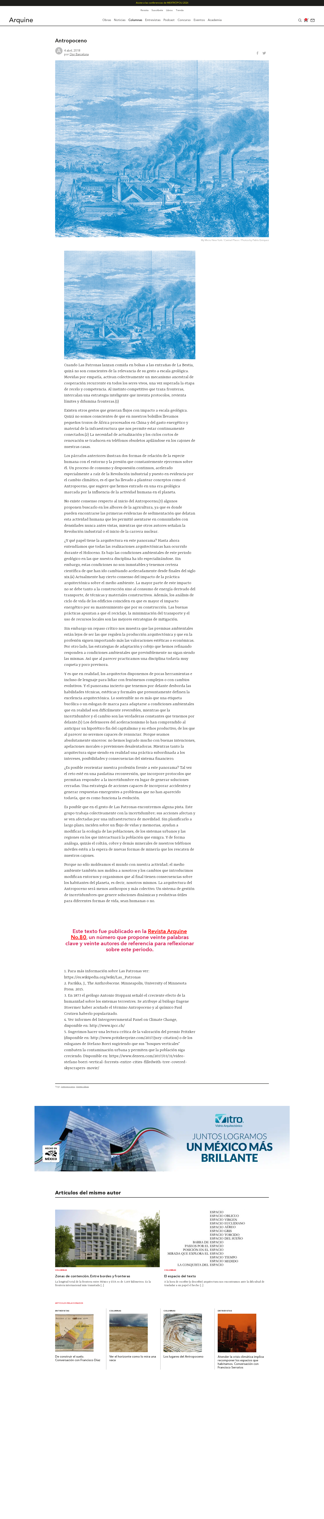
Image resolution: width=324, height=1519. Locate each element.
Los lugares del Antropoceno (183, 1356)
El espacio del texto (180, 1276)
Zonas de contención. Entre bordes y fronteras (92, 1276)
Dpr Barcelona (79, 54)
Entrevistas (62, 1311)
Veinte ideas (82, 1086)
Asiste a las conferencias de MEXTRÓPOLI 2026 (162, 3)
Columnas (61, 1270)
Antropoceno (68, 1086)
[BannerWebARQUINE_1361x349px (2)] (162, 1170)
